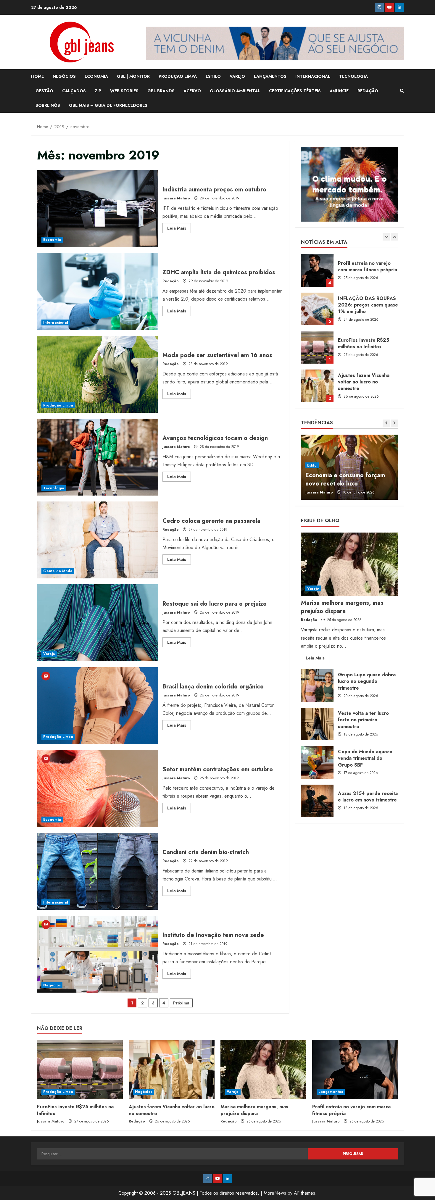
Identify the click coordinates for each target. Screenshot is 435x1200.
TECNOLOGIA (353, 76)
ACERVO (192, 91)
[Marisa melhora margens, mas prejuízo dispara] (349, 564)
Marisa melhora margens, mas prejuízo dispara (317, 386)
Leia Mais (179, 229)
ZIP (98, 91)
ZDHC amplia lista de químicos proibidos (97, 291)
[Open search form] (402, 90)
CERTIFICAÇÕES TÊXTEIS (295, 91)
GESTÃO (44, 91)
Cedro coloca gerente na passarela (97, 539)
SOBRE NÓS (48, 105)
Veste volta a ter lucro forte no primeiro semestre (317, 724)
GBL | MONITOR (133, 76)
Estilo (312, 465)
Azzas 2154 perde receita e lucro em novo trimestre (317, 801)
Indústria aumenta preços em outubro (97, 208)
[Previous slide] (386, 237)
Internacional (55, 322)
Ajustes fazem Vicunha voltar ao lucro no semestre (317, 347)
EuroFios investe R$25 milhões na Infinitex (317, 309)
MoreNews (275, 1193)
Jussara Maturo (176, 198)
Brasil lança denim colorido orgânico (97, 705)
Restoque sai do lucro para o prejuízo (97, 622)
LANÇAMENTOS (270, 76)
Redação (170, 281)
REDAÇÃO (367, 91)
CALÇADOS (74, 91)
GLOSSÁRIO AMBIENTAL (235, 91)
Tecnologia (53, 488)
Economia (52, 239)
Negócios (52, 985)
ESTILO (213, 76)
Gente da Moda (57, 571)
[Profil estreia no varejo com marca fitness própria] (355, 1069)
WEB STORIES (124, 91)
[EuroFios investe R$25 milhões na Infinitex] (80, 1069)
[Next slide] (394, 237)
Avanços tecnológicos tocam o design (97, 457)
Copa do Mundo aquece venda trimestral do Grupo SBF (317, 762)
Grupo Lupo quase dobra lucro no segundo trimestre (317, 685)
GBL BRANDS (161, 91)
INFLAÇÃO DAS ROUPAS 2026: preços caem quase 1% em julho (317, 270)
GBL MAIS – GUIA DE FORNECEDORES (108, 105)
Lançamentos (330, 1091)
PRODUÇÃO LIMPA (178, 76)
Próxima (181, 1003)
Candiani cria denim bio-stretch (97, 871)
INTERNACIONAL (312, 76)
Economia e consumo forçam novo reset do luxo (345, 479)
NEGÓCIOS (64, 76)
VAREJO (237, 76)
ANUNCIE (339, 91)
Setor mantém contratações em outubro (97, 788)
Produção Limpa (58, 405)
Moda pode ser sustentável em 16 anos (97, 374)
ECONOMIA (96, 76)
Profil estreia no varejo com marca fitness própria (351, 1110)
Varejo (49, 654)
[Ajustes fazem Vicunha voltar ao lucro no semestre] (172, 1069)
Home (37, 76)
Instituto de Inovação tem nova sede (97, 954)
